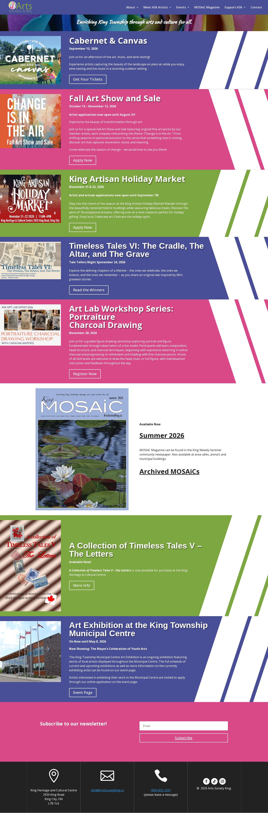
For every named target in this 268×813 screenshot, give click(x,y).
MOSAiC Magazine (207, 7)
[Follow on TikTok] (214, 781)
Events (181, 7)
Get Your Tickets (87, 79)
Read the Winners (88, 289)
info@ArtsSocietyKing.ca (107, 790)
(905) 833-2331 (161, 790)
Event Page (82, 692)
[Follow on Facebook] (206, 781)
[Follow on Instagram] (222, 781)
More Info (81, 585)
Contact (256, 7)
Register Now (85, 373)
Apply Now (82, 160)
